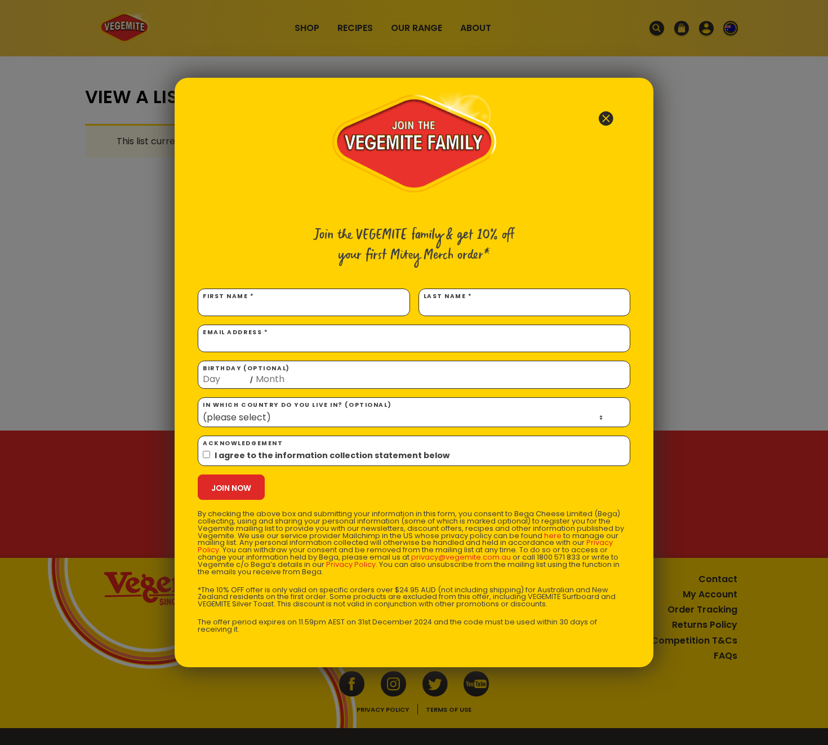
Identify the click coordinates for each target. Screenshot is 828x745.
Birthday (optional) (246, 374)
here (553, 535)
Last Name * (448, 296)
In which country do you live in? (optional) (297, 405)
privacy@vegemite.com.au (461, 557)
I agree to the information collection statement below (332, 455)
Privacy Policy (351, 564)
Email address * (235, 332)
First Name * (229, 296)
